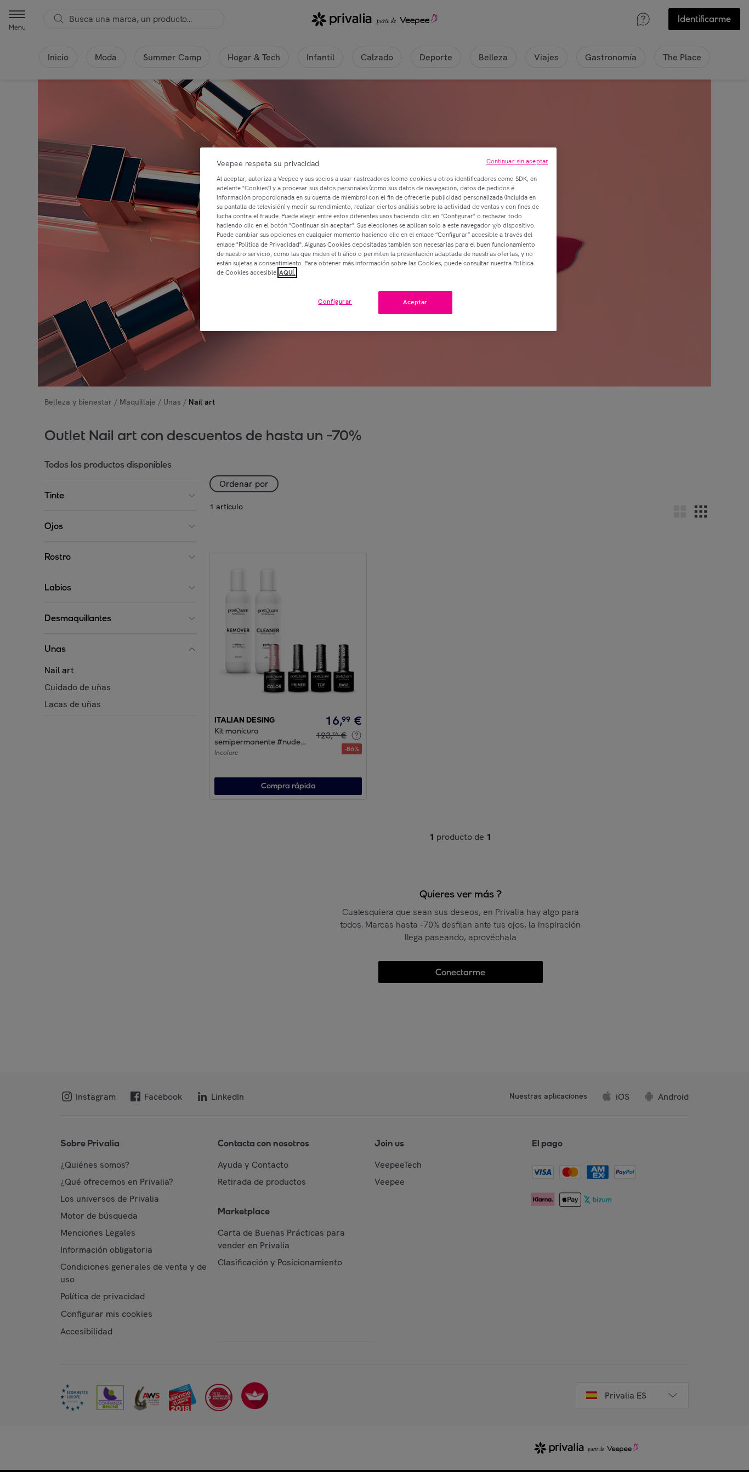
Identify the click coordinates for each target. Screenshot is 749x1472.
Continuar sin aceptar (517, 161)
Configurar (335, 301)
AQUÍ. (287, 272)
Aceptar (415, 302)
